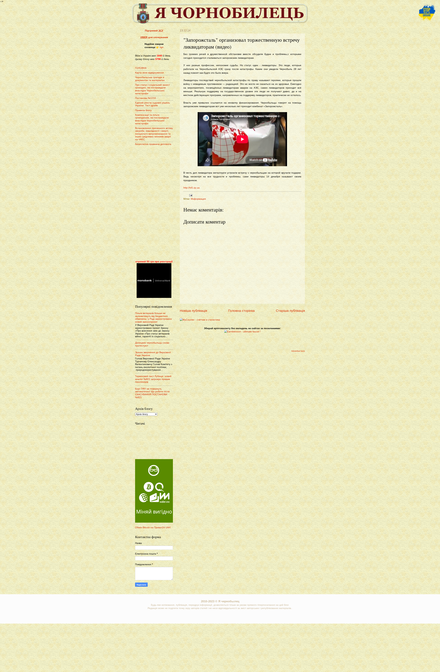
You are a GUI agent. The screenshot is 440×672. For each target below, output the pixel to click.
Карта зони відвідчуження (149, 72)
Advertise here (298, 351)
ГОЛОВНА (140, 68)
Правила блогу (143, 110)
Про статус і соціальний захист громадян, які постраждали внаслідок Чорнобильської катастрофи (152, 89)
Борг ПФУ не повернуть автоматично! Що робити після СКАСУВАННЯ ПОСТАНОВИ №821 (152, 393)
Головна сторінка (241, 310)
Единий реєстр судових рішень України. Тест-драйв (152, 104)
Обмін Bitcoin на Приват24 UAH (152, 527)
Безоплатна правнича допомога (153, 144)
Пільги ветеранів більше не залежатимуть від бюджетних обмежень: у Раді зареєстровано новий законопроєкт (153, 317)
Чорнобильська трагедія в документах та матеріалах (150, 79)
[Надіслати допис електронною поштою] (190, 195)
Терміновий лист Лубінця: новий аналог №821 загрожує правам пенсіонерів (153, 379)
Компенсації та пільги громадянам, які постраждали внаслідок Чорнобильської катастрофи (152, 119)
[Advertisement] (154, 203)
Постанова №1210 (145, 98)
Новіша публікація (193, 310)
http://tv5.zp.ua (191, 187)
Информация (198, 199)
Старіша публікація (290, 310)
